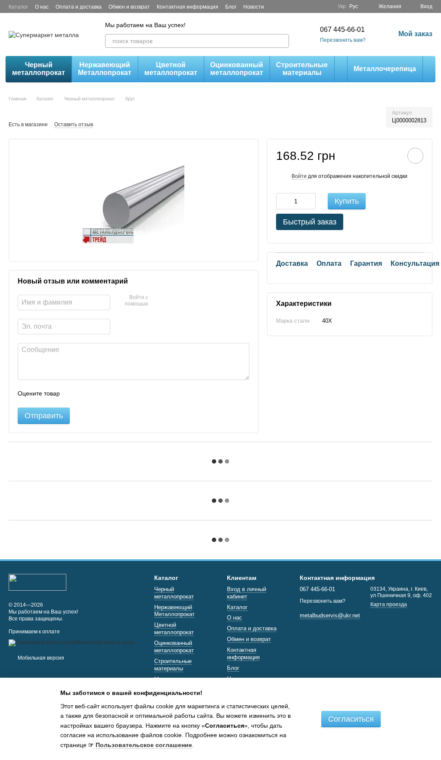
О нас (42, 7)
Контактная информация (187, 7)
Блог (230, 7)
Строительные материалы (302, 68)
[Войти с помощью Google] (171, 301)
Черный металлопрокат (38, 68)
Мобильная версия (40, 658)
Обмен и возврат (129, 7)
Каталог (18, 7)
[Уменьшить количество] (282, 201)
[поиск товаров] (282, 41)
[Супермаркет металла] (37, 582)
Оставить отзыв (73, 124)
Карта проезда (388, 604)
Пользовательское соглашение (144, 744)
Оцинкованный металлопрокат (236, 68)
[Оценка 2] (88, 394)
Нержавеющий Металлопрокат (104, 68)
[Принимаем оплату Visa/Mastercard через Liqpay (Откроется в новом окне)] (72, 642)
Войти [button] (299, 176)
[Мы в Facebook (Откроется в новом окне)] (315, 6)
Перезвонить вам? (343, 40)
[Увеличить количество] (309, 201)
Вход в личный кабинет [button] (246, 593)
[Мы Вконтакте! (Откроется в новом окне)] (325, 6)
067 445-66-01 (342, 29)
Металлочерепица (385, 68)
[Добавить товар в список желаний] (415, 156)
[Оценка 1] (74, 394)
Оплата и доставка (79, 7)
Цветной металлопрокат (170, 68)
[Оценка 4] (115, 394)
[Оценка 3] (102, 394)
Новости (253, 7)
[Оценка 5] (129, 394)
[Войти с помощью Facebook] (157, 301)
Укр (342, 6)
